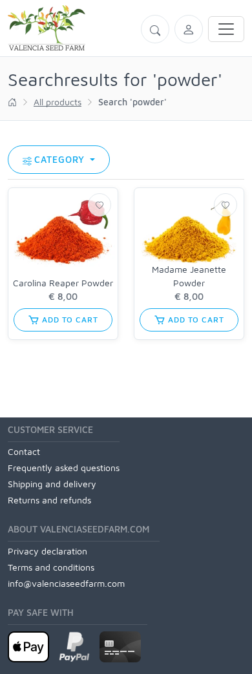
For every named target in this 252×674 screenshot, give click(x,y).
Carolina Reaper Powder (63, 282)
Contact (24, 451)
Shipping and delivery (52, 483)
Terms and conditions (51, 567)
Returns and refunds (49, 499)
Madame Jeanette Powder (189, 276)
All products (57, 101)
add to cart (68, 319)
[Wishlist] (99, 204)
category (61, 159)
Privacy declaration (47, 550)
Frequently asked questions (64, 467)
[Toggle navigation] (226, 29)
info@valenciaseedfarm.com (66, 583)
